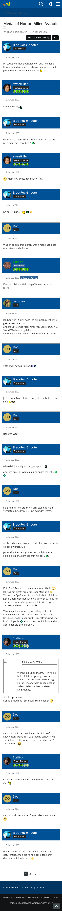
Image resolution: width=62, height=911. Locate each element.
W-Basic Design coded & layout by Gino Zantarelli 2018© (31, 897)
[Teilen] (55, 37)
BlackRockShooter (17, 31)
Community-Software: (31, 903)
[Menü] (57, 4)
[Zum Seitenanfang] (56, 906)
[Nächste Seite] (35, 874)
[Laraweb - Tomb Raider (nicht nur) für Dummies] (6, 4)
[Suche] (41, 4)
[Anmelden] (49, 4)
